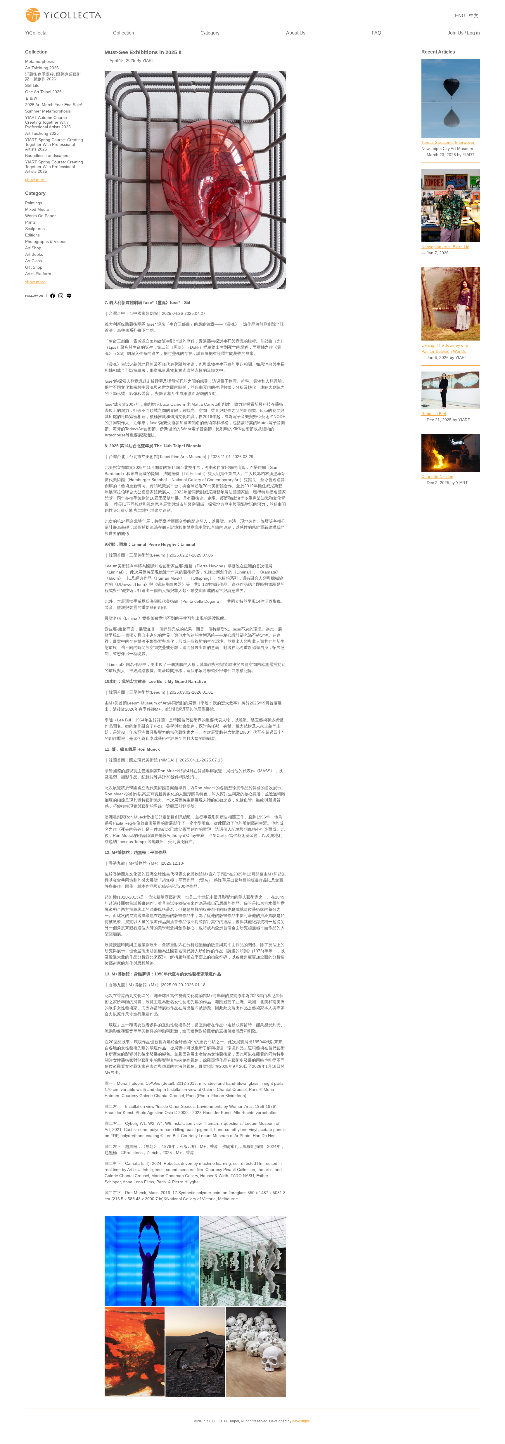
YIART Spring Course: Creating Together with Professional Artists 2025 (54, 144)
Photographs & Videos (45, 241)
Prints (30, 222)
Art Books (34, 254)
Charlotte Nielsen (437, 476)
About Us (295, 32)
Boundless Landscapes (46, 155)
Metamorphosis (39, 61)
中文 (473, 15)
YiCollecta (35, 32)
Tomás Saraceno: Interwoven (448, 142)
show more (35, 179)
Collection (123, 32)
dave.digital (301, 1421)
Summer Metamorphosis (48, 111)
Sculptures (35, 228)
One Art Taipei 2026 (43, 91)
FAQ (376, 32)
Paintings (33, 203)
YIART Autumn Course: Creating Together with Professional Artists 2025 (48, 122)
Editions (32, 235)
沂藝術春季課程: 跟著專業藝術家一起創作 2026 (53, 76)
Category (209, 32)
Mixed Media (37, 209)
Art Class (33, 260)
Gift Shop (33, 267)
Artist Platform (38, 273)
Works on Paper (40, 215)
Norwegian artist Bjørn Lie (445, 246)
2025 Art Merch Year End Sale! (53, 104)
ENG (460, 15)
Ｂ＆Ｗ (31, 98)
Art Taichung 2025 (42, 133)
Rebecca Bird (433, 413)
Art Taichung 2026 (42, 67)
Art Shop (33, 248)
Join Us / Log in (464, 32)
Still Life (32, 85)
